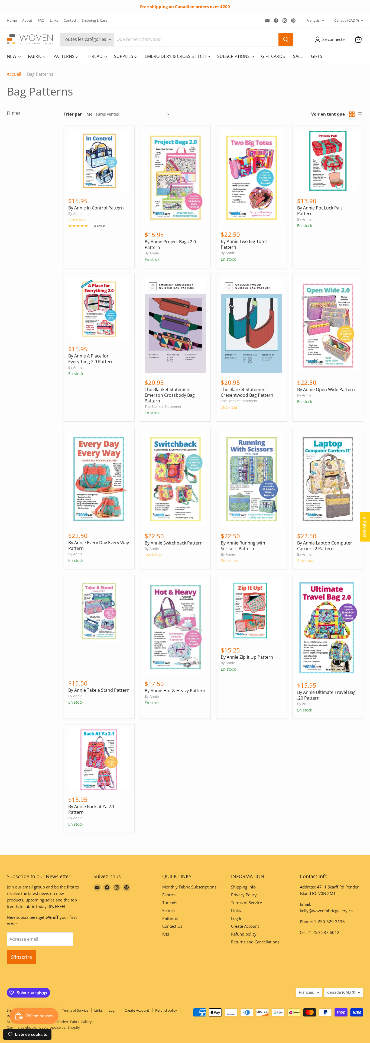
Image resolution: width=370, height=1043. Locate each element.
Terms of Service (246, 902)
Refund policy (244, 934)
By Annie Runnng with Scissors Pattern (243, 546)
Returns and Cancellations (255, 941)
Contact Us (172, 926)
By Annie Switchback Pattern (174, 543)
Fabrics (169, 894)
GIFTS (316, 56)
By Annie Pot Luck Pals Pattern (320, 211)
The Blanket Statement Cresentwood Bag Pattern (247, 392)
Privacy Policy (244, 894)
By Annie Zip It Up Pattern (247, 657)
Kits (165, 934)
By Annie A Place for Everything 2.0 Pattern (90, 359)
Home (12, 20)
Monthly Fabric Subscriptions (189, 887)
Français (313, 20)
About (27, 20)
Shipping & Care (94, 20)
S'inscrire (21, 957)
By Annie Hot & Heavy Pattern (175, 691)
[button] (331, 39)
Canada (346, 20)
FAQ (41, 20)
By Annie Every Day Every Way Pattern (98, 545)
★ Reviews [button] (365, 526)
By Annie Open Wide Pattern (326, 389)
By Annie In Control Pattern (96, 208)
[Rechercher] (285, 39)
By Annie (75, 213)
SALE (298, 56)
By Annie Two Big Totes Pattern (244, 244)
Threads (169, 902)
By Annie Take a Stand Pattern (98, 690)
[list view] (359, 114)
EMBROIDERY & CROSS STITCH (176, 56)
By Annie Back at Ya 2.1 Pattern (91, 809)
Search (168, 910)
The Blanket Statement (163, 406)
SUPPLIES (124, 56)
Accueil (14, 74)
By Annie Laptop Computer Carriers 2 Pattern (324, 546)
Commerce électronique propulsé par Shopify (43, 1027)
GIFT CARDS (273, 56)
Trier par (73, 114)
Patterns (170, 918)
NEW (12, 56)
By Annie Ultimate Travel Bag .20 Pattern (326, 695)
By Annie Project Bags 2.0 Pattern (170, 244)
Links (54, 20)
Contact (70, 20)
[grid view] (352, 114)
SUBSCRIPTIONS (234, 56)
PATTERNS (64, 56)
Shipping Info (243, 887)
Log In (236, 918)
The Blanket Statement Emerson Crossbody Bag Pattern (170, 395)
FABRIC (35, 56)
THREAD (95, 56)
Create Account (245, 926)
